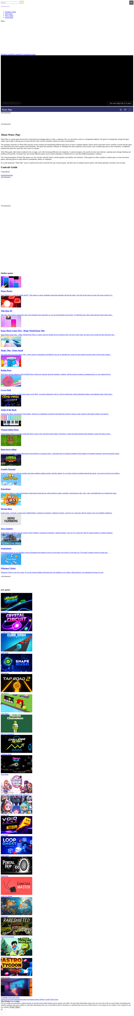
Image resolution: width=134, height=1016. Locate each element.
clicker (7, 175)
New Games (9, 16)
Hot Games (9, 14)
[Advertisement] (67, 37)
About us (4, 999)
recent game (9, 17)
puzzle (3, 175)
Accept (12, 1007)
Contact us (37, 999)
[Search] (22, 2)
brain (11, 175)
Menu (3, 21)
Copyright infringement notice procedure (20, 999)
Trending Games (10, 12)
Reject (18, 1007)
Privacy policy (45, 999)
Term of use (54, 999)
